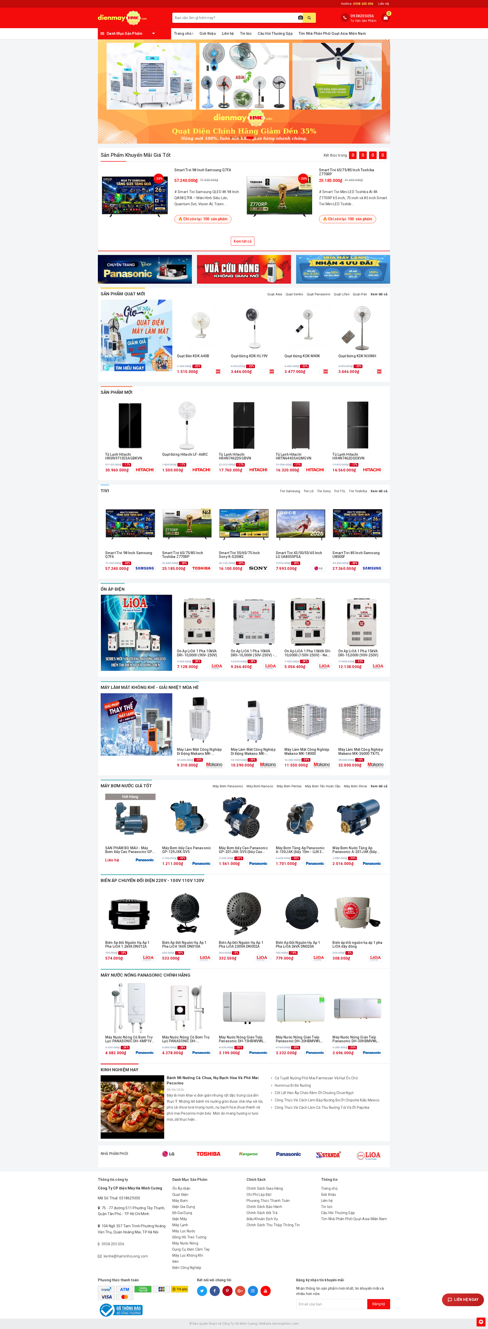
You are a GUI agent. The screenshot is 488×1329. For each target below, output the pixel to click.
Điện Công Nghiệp (187, 1268)
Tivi (105, 490)
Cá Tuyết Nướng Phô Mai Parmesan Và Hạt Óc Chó (316, 1078)
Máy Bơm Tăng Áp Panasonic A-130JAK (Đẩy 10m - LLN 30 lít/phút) (300, 850)
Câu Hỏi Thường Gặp (275, 33)
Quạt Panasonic (319, 294)
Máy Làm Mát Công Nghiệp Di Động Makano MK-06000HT (199, 752)
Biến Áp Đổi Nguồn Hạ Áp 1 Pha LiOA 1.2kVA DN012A (127, 944)
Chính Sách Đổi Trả (262, 1213)
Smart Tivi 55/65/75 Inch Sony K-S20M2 (239, 555)
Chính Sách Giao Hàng (265, 1188)
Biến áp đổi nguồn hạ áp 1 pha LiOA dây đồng (357, 944)
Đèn (175, 1261)
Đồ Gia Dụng (182, 1213)
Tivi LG (309, 491)
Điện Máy (179, 1219)
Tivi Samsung (290, 491)
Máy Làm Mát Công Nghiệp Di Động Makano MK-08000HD (253, 752)
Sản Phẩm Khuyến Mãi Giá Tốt (136, 155)
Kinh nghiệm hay (120, 1069)
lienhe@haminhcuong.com (126, 1256)
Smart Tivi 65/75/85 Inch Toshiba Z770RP (346, 172)
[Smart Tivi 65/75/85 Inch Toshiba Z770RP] (279, 195)
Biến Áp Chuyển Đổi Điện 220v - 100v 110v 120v (152, 880)
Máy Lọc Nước (183, 1231)
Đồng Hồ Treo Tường (189, 1237)
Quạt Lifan (341, 294)
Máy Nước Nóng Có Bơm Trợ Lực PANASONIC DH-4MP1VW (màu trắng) (130, 1039)
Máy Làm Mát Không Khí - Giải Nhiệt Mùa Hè (150, 687)
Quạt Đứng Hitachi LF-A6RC (185, 454)
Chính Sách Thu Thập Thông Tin (273, 1225)
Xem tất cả (243, 241)
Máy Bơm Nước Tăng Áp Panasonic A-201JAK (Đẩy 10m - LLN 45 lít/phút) (354, 850)
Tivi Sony (324, 491)
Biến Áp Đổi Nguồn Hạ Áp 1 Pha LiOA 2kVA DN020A (298, 944)
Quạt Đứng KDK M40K (302, 356)
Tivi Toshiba (358, 491)
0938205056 (362, 16)
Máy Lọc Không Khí (187, 1255)
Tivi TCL (340, 491)
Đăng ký (378, 1304)
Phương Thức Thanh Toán (268, 1201)
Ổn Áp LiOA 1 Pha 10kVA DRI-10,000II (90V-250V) (197, 653)
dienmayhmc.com (285, 1323)
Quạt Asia (274, 294)
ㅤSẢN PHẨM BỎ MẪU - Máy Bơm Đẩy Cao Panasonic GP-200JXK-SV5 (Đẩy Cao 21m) (129, 850)
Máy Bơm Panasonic (228, 786)
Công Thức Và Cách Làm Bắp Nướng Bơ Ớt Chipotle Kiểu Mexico (327, 1100)
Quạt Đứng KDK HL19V (249, 356)
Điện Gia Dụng (183, 1207)
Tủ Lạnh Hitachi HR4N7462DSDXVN (348, 456)
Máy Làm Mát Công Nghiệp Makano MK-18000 (306, 751)
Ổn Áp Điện (113, 589)
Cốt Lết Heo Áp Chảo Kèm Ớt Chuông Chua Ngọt (314, 1093)
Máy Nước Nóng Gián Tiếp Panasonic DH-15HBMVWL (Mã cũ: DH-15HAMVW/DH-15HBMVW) (241, 1039)
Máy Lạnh (180, 1225)
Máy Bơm (180, 1201)
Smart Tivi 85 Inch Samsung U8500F (356, 555)
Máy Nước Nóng (185, 1243)
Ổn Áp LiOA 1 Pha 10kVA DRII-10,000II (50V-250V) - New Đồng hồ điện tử (252, 653)
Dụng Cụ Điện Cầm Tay (191, 1249)
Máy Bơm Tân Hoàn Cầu (323, 786)
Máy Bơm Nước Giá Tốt (126, 785)
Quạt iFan (360, 294)
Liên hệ (228, 33)
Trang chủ (183, 33)
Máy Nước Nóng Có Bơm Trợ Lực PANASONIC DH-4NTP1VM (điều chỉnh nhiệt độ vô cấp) (185, 1039)
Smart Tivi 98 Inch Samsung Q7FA (202, 170)
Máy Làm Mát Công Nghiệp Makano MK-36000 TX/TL (360, 751)
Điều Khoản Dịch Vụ (262, 1219)
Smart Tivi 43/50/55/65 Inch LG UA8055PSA (299, 555)
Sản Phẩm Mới (116, 392)
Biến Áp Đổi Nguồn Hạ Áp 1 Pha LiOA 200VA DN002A (241, 944)
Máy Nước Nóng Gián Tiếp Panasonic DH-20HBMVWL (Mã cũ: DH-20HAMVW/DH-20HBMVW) (298, 1039)
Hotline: (357, 4)
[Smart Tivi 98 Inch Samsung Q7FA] (135, 195)
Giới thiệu (208, 33)
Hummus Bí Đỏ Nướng (293, 1085)
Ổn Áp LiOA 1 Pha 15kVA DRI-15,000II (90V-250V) (358, 653)
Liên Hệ (383, 4)
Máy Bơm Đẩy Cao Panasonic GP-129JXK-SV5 (186, 850)
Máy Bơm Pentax (289, 786)
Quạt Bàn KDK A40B (193, 356)
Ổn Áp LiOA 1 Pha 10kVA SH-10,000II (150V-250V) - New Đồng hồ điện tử (307, 653)
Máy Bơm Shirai (355, 786)
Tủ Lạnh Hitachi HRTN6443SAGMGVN (293, 456)
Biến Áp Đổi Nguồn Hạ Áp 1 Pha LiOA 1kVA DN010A (184, 944)
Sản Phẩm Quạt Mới (123, 293)
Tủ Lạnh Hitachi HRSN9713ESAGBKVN (123, 456)
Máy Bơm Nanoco (260, 786)
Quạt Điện (180, 1194)
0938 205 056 (113, 1244)
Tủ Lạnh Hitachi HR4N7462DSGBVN (235, 456)
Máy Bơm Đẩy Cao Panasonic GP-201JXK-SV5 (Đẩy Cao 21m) (243, 850)
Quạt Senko (294, 294)
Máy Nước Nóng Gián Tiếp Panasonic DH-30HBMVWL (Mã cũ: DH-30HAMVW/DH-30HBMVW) (354, 1039)
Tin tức (246, 33)
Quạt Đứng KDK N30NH (357, 356)
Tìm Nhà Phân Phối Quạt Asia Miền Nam (332, 33)
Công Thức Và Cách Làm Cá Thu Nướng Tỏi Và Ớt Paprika (322, 1107)
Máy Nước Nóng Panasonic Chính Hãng (145, 975)
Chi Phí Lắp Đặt (259, 1194)
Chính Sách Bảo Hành (264, 1207)
